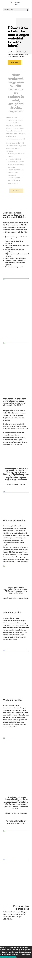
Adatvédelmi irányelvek (9, 957)
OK (1, 957)
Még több (14, 62)
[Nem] (16, 957)
